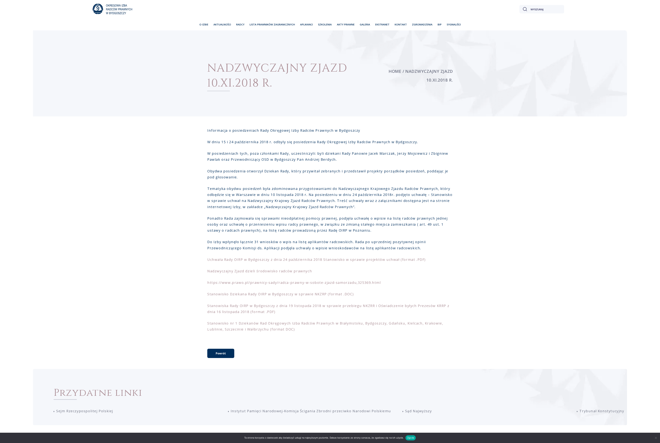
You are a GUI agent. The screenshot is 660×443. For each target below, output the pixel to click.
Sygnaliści (454, 24)
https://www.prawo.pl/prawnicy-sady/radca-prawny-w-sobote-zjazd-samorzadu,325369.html (294, 282)
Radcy (240, 24)
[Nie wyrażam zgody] (655, 438)
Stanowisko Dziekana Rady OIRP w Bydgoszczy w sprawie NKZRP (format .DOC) (280, 294)
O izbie (203, 24)
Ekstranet (382, 24)
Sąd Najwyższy (418, 411)
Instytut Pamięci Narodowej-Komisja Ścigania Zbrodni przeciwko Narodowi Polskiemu (311, 411)
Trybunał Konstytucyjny (601, 411)
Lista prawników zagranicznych (272, 24)
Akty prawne (346, 24)
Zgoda (410, 437)
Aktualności (222, 24)
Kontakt (401, 24)
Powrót (221, 353)
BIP (440, 24)
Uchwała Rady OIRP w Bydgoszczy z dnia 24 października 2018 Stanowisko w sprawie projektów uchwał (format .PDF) (316, 259)
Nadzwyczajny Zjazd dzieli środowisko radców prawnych (259, 271)
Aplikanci (306, 24)
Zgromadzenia (422, 24)
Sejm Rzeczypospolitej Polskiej (84, 411)
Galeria (365, 24)
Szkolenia (325, 24)
